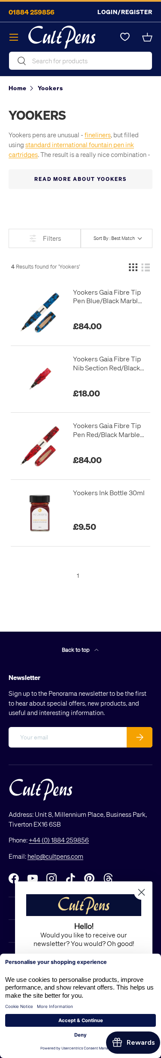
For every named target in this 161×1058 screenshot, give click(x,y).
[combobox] (80, 61)
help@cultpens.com (55, 856)
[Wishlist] (125, 37)
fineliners (98, 134)
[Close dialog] (141, 892)
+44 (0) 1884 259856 (59, 840)
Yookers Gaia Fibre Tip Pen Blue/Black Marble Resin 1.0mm (107, 297)
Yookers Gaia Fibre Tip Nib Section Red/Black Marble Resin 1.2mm (107, 363)
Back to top (76, 649)
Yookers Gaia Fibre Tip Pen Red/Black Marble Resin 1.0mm (107, 430)
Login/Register (124, 11)
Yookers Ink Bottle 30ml (109, 492)
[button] (147, 37)
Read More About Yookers (80, 179)
